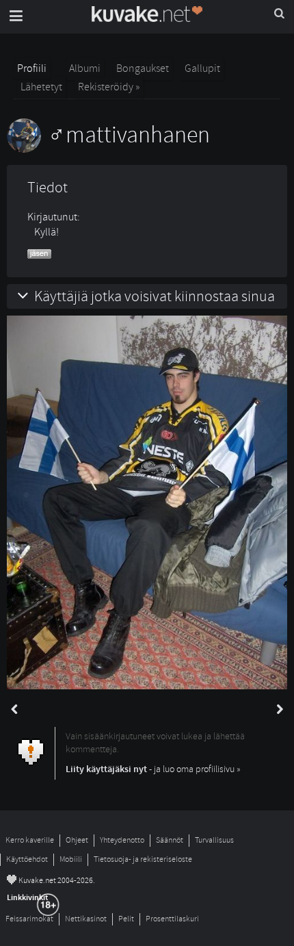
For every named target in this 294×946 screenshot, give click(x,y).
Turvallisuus (214, 840)
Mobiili (70, 859)
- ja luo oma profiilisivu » (153, 769)
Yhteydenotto (122, 840)
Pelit (126, 919)
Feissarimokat (29, 919)
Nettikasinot (86, 919)
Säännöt (169, 840)
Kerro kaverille (29, 840)
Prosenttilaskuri (172, 919)
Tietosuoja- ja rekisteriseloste (143, 859)
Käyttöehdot (27, 859)
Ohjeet (77, 840)
